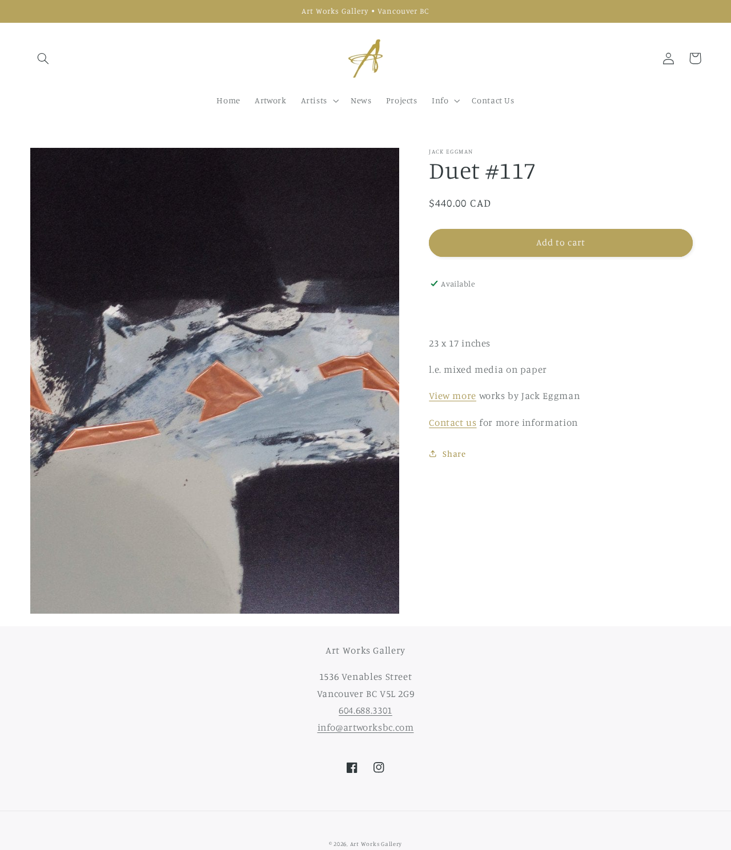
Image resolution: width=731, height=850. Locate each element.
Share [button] (454, 453)
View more (452, 395)
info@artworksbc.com (366, 727)
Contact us (452, 422)
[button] (43, 58)
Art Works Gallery (376, 843)
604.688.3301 (365, 710)
